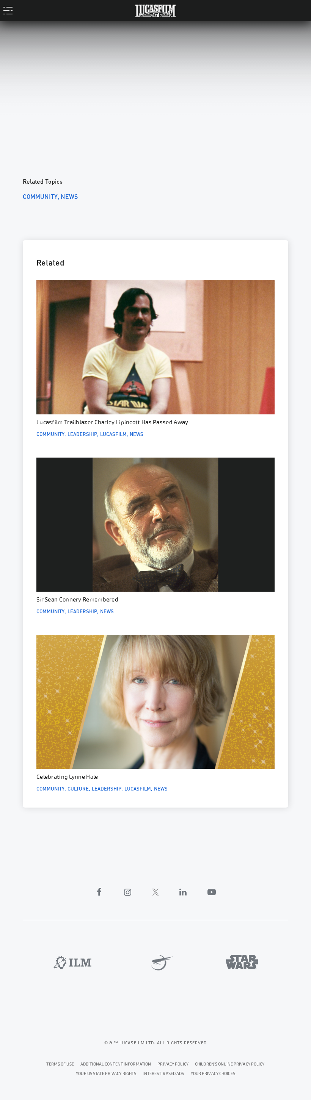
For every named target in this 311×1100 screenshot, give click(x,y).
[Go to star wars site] (242, 962)
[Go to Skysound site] (159, 963)
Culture (78, 788)
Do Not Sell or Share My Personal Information (213, 1072)
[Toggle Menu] (10, 10)
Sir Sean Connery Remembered (77, 599)
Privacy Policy (172, 1064)
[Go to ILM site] (72, 962)
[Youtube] (212, 892)
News (69, 196)
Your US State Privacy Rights (106, 1073)
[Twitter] (155, 892)
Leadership (82, 434)
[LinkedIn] (183, 892)
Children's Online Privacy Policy (230, 1064)
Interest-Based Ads (163, 1073)
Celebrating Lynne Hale (67, 776)
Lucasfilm (113, 434)
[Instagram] (128, 892)
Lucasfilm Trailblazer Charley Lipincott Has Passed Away (112, 422)
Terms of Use (60, 1064)
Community (40, 196)
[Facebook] (99, 892)
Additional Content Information (115, 1064)
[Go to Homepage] (155, 10)
